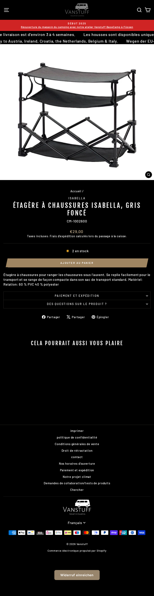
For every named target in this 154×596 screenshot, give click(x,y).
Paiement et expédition (77, 295)
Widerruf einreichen (77, 575)
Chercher (77, 489)
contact (77, 457)
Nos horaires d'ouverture (77, 463)
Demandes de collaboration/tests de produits (77, 483)
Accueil (75, 191)
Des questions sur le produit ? (77, 304)
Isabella (76, 198)
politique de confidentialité (77, 437)
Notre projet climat (77, 476)
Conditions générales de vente (77, 444)
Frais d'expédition (62, 236)
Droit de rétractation (77, 450)
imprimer (77, 431)
